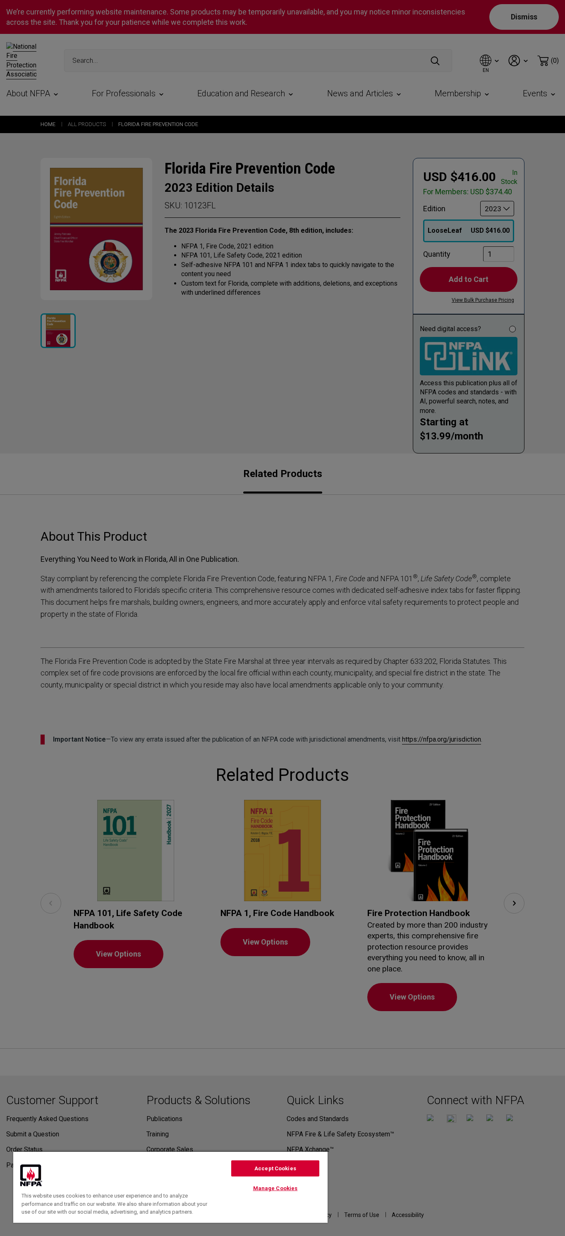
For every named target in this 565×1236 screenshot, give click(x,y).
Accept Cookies (275, 1168)
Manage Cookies (275, 1188)
